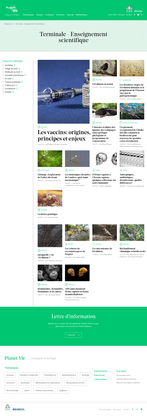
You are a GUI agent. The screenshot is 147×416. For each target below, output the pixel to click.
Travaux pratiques (12, 82)
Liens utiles (112, 15)
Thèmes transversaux (44, 390)
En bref (8, 79)
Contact (129, 15)
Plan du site (117, 409)
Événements (100, 371)
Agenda (70, 15)
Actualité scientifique (14, 75)
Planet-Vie (8, 24)
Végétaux (63, 390)
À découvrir (10, 85)
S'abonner (71, 335)
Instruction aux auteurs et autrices (128, 382)
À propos (121, 15)
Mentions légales (105, 409)
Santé (26, 390)
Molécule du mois (12, 72)
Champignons (50, 375)
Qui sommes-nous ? (123, 375)
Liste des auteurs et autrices (126, 379)
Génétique (25, 383)
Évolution (10, 383)
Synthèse (9, 65)
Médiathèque (81, 15)
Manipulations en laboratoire (47, 383)
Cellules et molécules (29, 375)
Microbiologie (12, 390)
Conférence (10, 89)
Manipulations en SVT (75, 383)
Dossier (8, 92)
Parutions (60, 15)
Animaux (10, 375)
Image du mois (11, 69)
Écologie (85, 375)
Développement (69, 375)
